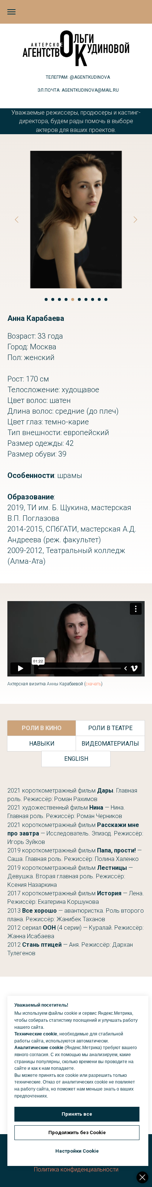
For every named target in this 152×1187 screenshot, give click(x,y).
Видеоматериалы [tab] (110, 743)
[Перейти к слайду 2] (52, 299)
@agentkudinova (90, 77)
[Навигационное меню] (11, 11)
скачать (93, 683)
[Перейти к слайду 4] (66, 299)
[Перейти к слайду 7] (85, 299)
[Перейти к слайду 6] (79, 299)
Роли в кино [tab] (42, 728)
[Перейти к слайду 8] (92, 299)
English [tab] (76, 758)
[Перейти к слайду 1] (46, 299)
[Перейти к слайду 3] (59, 299)
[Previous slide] (16, 219)
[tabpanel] (76, 872)
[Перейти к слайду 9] (99, 299)
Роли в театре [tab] (110, 728)
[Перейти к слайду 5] (72, 299)
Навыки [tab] (42, 743)
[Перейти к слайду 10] (105, 299)
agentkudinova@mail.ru (90, 90)
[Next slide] (135, 219)
